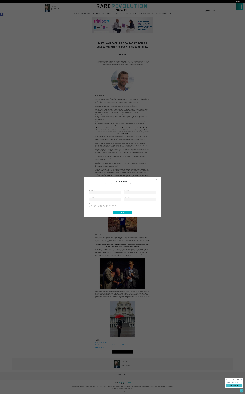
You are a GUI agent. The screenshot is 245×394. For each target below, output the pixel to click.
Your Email (91, 197)
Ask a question (233, 385)
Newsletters (92, 203)
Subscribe (242, 1)
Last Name (126, 190)
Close (157, 179)
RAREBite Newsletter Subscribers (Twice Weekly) (103, 205)
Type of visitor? (128, 197)
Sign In (237, 1)
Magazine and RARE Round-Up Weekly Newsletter (103, 206)
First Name (92, 190)
